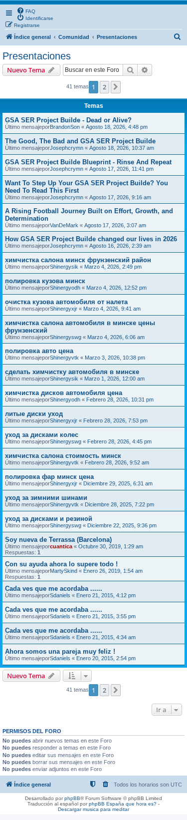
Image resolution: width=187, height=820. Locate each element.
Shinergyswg (65, 337)
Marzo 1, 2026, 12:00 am (114, 379)
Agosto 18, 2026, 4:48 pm (117, 127)
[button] (116, 87)
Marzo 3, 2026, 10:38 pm (115, 358)
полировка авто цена (39, 351)
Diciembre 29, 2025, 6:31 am (118, 483)
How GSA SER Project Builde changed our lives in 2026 (91, 239)
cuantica (61, 546)
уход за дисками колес (41, 434)
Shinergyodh (65, 288)
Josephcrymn (66, 148)
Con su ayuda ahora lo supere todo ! (61, 564)
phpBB (72, 798)
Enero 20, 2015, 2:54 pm (106, 658)
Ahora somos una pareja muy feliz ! (60, 651)
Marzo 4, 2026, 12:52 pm (116, 288)
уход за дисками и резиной (48, 518)
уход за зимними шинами (46, 497)
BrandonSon (65, 127)
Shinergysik (64, 267)
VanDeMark (64, 225)
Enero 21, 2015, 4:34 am (106, 637)
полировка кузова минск (45, 281)
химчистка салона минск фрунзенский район (78, 260)
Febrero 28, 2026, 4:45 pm (119, 441)
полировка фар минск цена (49, 476)
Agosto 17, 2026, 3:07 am (115, 225)
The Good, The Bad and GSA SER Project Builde (80, 141)
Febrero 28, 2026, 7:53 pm (115, 420)
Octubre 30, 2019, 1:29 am (110, 546)
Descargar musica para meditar (93, 809)
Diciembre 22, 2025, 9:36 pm (122, 525)
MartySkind (63, 571)
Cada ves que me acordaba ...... (53, 588)
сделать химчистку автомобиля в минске (72, 372)
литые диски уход (34, 413)
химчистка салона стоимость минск (63, 455)
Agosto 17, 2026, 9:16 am (120, 197)
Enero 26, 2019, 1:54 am (113, 571)
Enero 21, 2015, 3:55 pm (106, 616)
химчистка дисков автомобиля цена (63, 393)
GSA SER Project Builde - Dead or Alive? (68, 120)
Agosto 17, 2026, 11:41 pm (121, 169)
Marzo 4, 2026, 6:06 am (116, 337)
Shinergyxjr (63, 309)
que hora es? (141, 804)
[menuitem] (25, 10)
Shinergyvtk (64, 358)
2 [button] (104, 86)
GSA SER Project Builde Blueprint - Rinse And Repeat (88, 162)
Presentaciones (36, 55)
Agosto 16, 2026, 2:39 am (120, 246)
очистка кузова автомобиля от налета (66, 302)
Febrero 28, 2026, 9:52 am (117, 462)
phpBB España (106, 804)
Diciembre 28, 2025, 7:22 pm (119, 504)
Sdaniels (60, 595)
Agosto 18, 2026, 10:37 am (121, 148)
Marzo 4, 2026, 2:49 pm (113, 267)
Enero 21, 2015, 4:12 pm (106, 595)
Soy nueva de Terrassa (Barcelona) (58, 539)
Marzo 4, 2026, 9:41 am (112, 309)
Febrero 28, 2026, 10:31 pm (120, 400)
